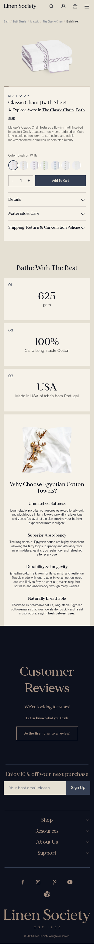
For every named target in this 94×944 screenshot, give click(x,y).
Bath (6, 21)
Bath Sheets (19, 21)
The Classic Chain (52, 21)
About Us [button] (47, 842)
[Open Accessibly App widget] (47, 894)
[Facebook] (23, 882)
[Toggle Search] (51, 6)
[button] (47, 199)
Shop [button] (47, 820)
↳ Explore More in (46, 110)
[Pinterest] (54, 882)
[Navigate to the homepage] (20, 6)
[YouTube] (69, 882)
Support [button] (47, 853)
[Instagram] (38, 882)
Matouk (34, 21)
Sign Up (78, 787)
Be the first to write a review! (47, 733)
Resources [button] (47, 831)
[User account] (63, 6)
